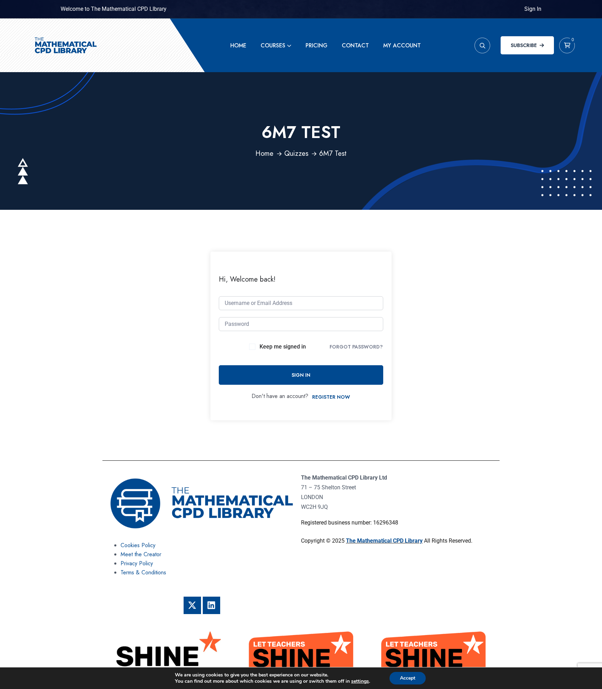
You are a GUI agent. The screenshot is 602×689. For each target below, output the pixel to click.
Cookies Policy (138, 545)
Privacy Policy (137, 563)
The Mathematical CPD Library (384, 540)
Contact (355, 45)
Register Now (331, 397)
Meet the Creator (141, 554)
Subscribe (524, 45)
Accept (407, 678)
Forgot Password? (356, 347)
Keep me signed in (283, 346)
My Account (402, 45)
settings (360, 681)
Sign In (532, 9)
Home (238, 45)
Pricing (316, 45)
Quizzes (296, 153)
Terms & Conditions (143, 572)
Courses (273, 45)
